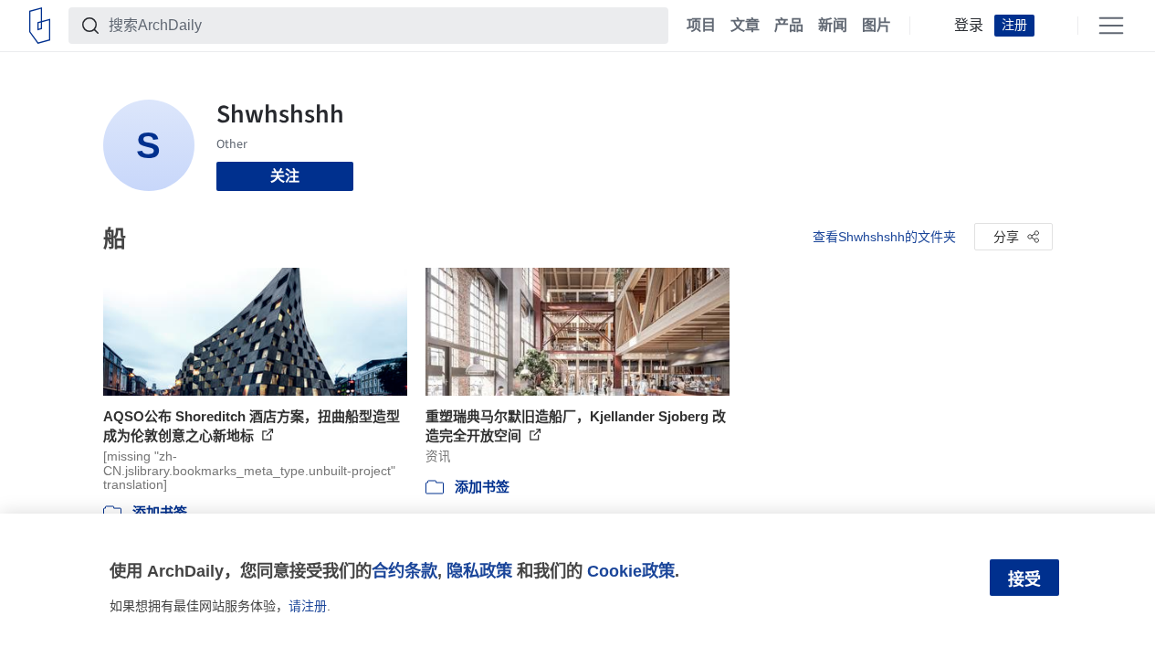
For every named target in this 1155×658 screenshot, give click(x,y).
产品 (788, 26)
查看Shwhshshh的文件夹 (884, 236)
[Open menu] (1111, 25)
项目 (701, 26)
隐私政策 (479, 570)
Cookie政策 (631, 570)
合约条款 (404, 570)
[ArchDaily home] (39, 25)
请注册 (308, 606)
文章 (745, 26)
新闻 (832, 26)
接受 (1024, 579)
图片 (876, 26)
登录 (968, 26)
